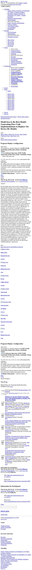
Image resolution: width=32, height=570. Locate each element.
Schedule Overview (13, 37)
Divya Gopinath (9, 458)
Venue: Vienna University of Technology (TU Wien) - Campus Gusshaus (19, 11)
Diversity (13, 57)
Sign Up (3, 568)
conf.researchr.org (9, 517)
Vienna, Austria (23, 3)
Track (2, 138)
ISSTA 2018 (11, 108)
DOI (2, 245)
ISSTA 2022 (11, 101)
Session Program (5, 378)
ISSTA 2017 (11, 109)
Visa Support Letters (13, 26)
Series (9, 91)
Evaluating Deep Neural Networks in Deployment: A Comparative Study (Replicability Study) (15, 452)
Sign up (6, 114)
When (2, 178)
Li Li (18, 136)
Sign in (6, 112)
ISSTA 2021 (11, 103)
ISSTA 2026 (11, 95)
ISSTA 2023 (11, 100)
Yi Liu (24, 444)
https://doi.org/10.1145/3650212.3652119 (12, 247)
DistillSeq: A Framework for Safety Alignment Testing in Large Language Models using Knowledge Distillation (17, 438)
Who (2, 133)
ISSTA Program (12, 32)
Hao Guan (8, 426)
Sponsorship (14, 60)
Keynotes (13, 53)
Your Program (11, 34)
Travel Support (12, 20)
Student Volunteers (16, 61)
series (14, 117)
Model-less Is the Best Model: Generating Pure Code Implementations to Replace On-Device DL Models (17, 398)
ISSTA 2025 (11, 97)
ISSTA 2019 (11, 106)
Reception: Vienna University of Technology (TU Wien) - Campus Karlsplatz (17, 15)
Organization (7, 66)
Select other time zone (8, 156)
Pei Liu (17, 134)
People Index (14, 86)
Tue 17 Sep (11, 41)
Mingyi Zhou (4, 134)
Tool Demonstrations (16, 63)
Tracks (6, 47)
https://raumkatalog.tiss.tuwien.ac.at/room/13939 (17, 481)
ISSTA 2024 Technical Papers (9, 139)
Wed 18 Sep (11, 43)
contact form (4, 514)
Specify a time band (21, 173)
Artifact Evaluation (16, 52)
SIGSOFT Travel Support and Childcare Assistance (15, 559)
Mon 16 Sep (11, 40)
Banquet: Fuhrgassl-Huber (15, 18)
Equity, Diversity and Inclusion (16, 23)
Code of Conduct (12, 24)
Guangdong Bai (9, 430)
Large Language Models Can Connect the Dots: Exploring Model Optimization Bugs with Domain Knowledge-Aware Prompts (18, 422)
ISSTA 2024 (21, 117)
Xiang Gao (11, 134)
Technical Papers (15, 50)
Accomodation (11, 27)
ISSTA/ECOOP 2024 (15, 4)
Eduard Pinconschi (10, 456)
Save (2, 175)
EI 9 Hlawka (23, 180)
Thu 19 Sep (11, 44)
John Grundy (23, 134)
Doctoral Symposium (16, 58)
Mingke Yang (8, 442)
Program (6, 30)
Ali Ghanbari (8, 417)
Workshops (14, 64)
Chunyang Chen (5, 136)
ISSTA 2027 (11, 94)
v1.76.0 (16, 517)
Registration (11, 29)
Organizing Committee (17, 69)
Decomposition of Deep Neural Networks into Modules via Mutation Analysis (17, 413)
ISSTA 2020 (11, 105)
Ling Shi (26, 445)
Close (2, 176)
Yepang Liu (8, 431)
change (11, 386)
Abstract (3, 183)
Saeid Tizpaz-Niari (23, 181)
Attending (6, 9)
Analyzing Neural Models (8, 181)
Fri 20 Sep (10, 46)
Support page (4, 519)
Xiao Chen (13, 136)
